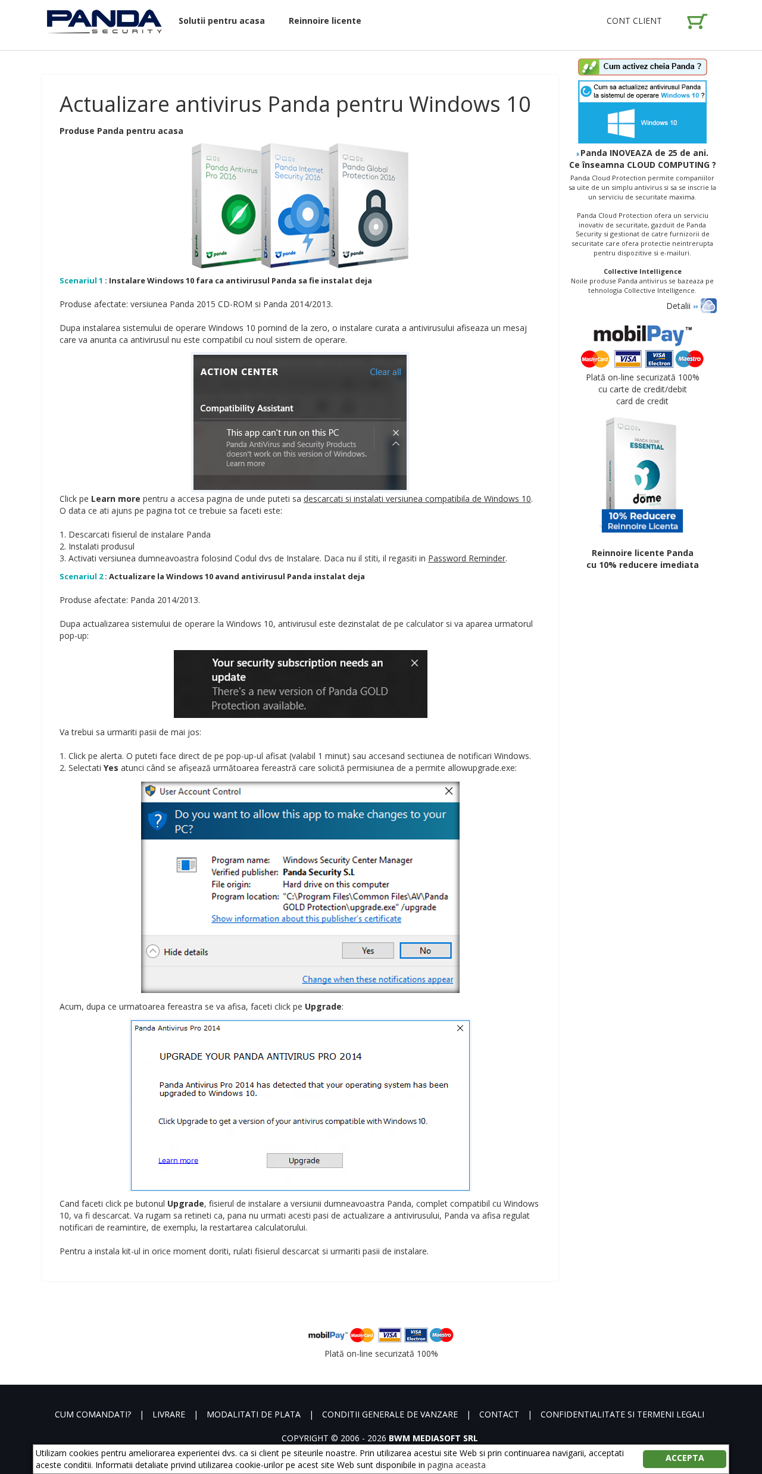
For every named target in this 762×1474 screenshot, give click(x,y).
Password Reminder (466, 558)
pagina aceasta (456, 1464)
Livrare (168, 1414)
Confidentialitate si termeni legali (622, 1414)
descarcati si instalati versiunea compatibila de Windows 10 (417, 498)
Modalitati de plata (254, 1414)
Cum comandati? (93, 1414)
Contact (499, 1414)
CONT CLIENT (634, 20)
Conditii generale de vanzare (390, 1414)
